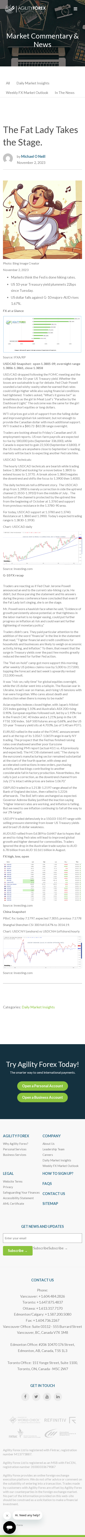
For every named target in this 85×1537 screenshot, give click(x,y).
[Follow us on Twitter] (36, 1397)
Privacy (8, 1187)
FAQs (47, 1183)
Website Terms (13, 1181)
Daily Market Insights (32, 83)
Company (51, 1136)
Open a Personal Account (42, 1086)
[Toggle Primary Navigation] (75, 8)
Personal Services (14, 1149)
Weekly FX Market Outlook (27, 92)
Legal (8, 1173)
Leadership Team (53, 1149)
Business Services (14, 1154)
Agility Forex (16, 1136)
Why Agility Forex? (15, 1143)
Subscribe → (18, 1250)
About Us (48, 1143)
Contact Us (53, 1193)
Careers (47, 1154)
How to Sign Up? (57, 1173)
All (8, 83)
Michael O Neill (33, 156)
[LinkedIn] (58, 1397)
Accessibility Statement (18, 1198)
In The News (65, 92)
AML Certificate (13, 1203)
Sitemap (50, 1203)
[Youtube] (47, 1397)
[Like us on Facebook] (25, 1397)
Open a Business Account (42, 1097)
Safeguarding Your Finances (21, 1192)
